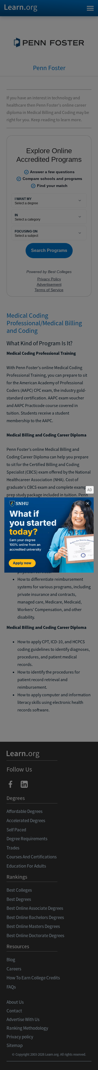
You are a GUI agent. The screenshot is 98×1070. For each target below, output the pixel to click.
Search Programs (49, 1059)
